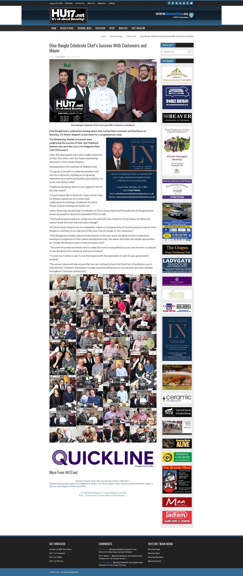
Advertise (69, 3)
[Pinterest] (176, 3)
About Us (91, 3)
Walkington (124, 481)
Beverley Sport (154, 553)
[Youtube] (183, 3)
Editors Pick (131, 36)
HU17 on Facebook (57, 553)
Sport (112, 28)
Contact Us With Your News (60, 549)
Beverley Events (154, 561)
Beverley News (67, 28)
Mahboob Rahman (137, 483)
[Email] (191, 3)
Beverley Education (156, 557)
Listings (112, 3)
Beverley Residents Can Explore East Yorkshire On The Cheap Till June (120, 557)
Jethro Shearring (122, 483)
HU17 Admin (60, 57)
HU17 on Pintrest (56, 561)
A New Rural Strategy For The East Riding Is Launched (103, 492)
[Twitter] (172, 3)
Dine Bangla (91, 483)
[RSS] (187, 3)
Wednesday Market (78, 486)
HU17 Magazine (138, 28)
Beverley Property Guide (86, 481)
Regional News (84, 28)
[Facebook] (169, 3)
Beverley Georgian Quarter (108, 481)
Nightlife (123, 28)
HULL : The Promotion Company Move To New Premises (103, 495)
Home (53, 28)
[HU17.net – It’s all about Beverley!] (68, 15)
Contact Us (80, 3)
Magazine (102, 3)
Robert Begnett (63, 486)
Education (100, 28)
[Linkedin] (180, 3)
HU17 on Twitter (55, 557)
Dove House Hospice (105, 483)
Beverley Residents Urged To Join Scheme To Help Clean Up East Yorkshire (118, 550)
